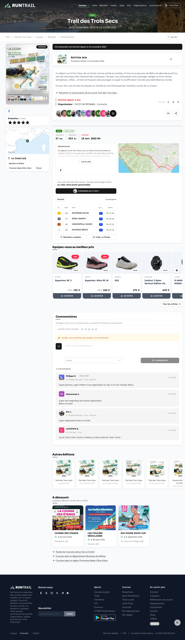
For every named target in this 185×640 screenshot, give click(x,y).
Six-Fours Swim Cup (133, 533)
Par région (127, 614)
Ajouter (174, 37)
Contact (154, 592)
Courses (82, 5)
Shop (122, 5)
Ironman (126, 607)
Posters (154, 611)
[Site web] (168, 113)
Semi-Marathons (130, 595)
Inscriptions (156, 607)
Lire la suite (86, 162)
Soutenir (154, 624)
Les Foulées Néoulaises (95, 534)
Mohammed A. (72, 394)
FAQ (124, 633)
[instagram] (51, 593)
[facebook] (9, 111)
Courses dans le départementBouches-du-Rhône (81, 556)
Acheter (68, 296)
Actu (129, 5)
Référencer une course (161, 599)
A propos (154, 595)
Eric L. (69, 412)
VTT (96, 603)
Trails (97, 595)
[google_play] (68, 593)
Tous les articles (170, 304)
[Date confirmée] (56, 537)
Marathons (127, 592)
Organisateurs (140, 5)
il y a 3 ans (172, 377)
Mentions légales (110, 633)
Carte (94, 5)
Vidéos (114, 5)
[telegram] (62, 593)
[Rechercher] (177, 622)
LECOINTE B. (72, 429)
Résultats (104, 5)
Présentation (64, 146)
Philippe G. (71, 376)
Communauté (155, 5)
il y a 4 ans (172, 394)
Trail (8, 37)
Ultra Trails (127, 603)
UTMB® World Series (104, 611)
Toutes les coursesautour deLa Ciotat (75, 551)
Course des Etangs (66, 533)
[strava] (57, 593)
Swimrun (98, 607)
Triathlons (99, 599)
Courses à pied (101, 592)
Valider (69, 614)
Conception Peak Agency (142, 633)
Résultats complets (72, 237)
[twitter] (46, 593)
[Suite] (176, 270)
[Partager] (176, 113)
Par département (131, 611)
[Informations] (61, 170)
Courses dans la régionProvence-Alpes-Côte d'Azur (82, 560)
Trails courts (128, 599)
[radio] (10, 122)
